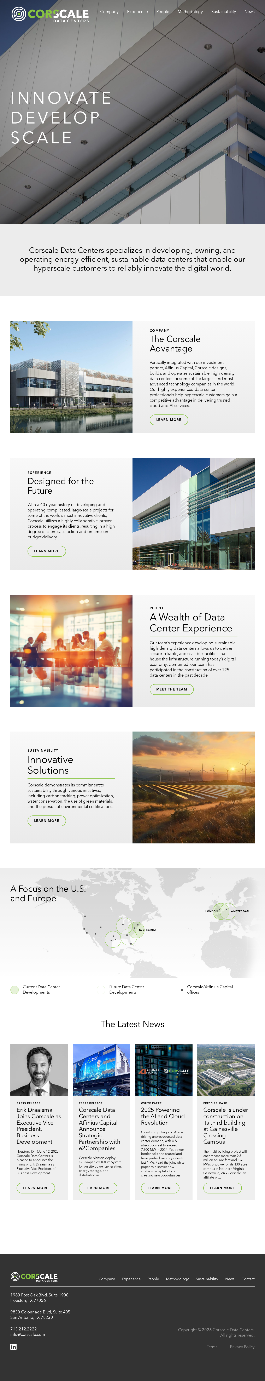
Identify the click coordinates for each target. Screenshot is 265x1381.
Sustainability (223, 12)
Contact (248, 1279)
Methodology (190, 12)
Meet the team (171, 689)
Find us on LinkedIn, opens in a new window (13, 1347)
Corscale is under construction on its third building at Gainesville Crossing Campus (225, 1126)
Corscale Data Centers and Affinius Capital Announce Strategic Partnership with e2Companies (99, 1129)
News (250, 12)
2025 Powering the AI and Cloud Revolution (163, 1116)
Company (109, 12)
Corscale (50, 12)
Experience (137, 12)
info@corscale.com (27, 1335)
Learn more (46, 551)
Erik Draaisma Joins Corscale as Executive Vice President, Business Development (39, 1126)
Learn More (169, 420)
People (162, 12)
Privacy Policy (242, 1347)
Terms (212, 1347)
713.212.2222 (23, 1329)
